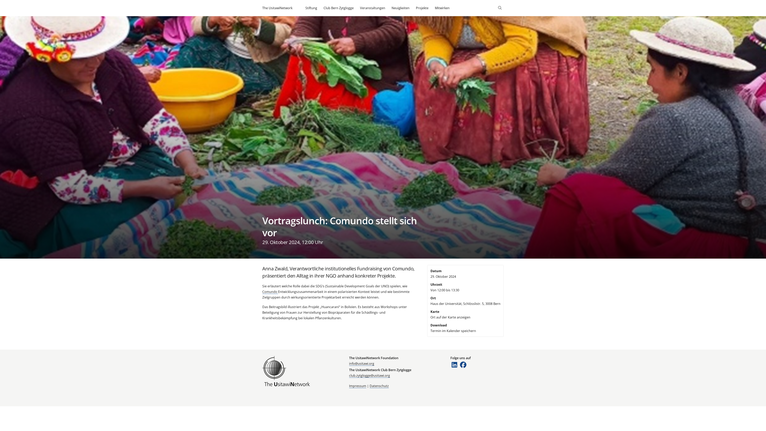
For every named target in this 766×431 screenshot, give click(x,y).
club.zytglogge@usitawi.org (369, 375)
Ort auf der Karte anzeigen (450, 317)
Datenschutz (379, 386)
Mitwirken (442, 8)
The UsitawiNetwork (277, 8)
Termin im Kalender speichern (453, 331)
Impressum (357, 386)
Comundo (270, 292)
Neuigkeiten (401, 8)
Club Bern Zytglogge (339, 8)
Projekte (422, 8)
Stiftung (311, 8)
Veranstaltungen (372, 8)
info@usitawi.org (361, 363)
